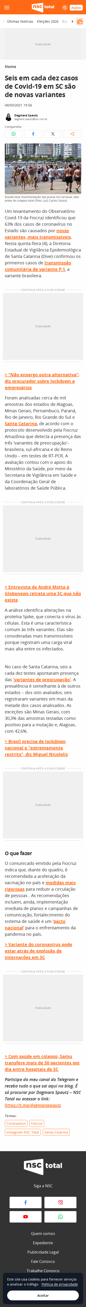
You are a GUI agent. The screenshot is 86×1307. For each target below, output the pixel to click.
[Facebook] (26, 1202)
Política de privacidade (60, 1284)
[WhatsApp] (60, 1217)
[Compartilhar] (72, 134)
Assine (76, 7)
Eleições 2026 (48, 21)
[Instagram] (60, 1202)
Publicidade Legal (43, 1252)
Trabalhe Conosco (43, 1270)
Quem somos (43, 1233)
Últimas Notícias (20, 21)
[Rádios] (80, 21)
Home (10, 66)
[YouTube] (26, 1217)
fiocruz (37, 1123)
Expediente (43, 1242)
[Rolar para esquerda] (3, 21)
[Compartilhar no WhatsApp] (13, 134)
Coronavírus (16, 1123)
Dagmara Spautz (26, 115)
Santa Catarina (56, 1132)
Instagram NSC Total (22, 1132)
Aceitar (43, 1295)
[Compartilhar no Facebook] (33, 134)
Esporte (68, 21)
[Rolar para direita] (72, 21)
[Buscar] (65, 7)
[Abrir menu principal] (6, 7)
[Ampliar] (75, 149)
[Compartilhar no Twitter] (53, 134)
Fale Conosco (43, 1261)
